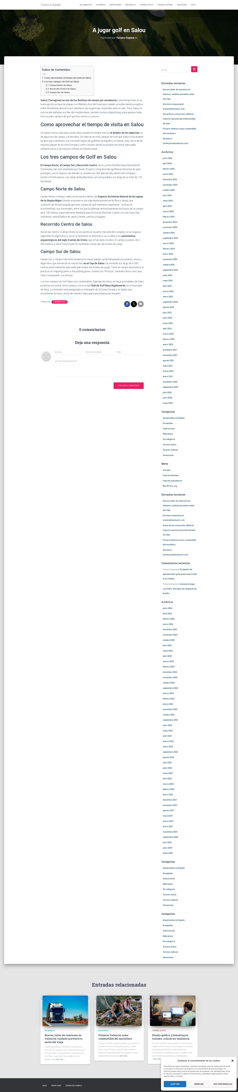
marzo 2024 (168, 243)
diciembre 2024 (170, 222)
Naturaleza (130, 5)
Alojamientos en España (174, 418)
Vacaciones (182, 5)
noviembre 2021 (170, 355)
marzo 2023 (168, 291)
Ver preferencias (222, 1084)
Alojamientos (86, 5)
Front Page (56, 1086)
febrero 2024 (169, 249)
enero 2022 (168, 344)
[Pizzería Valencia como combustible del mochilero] (119, 1011)
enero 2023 (168, 296)
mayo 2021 (168, 366)
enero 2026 (168, 174)
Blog (193, 5)
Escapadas (100, 5)
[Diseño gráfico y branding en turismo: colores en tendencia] (172, 1011)
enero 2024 (168, 254)
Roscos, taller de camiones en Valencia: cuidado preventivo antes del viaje (178, 94)
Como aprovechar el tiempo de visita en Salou (67, 78)
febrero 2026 (169, 169)
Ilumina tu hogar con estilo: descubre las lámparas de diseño (179, 588)
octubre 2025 (169, 190)
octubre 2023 (169, 265)
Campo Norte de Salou (61, 85)
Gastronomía (115, 5)
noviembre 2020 (170, 382)
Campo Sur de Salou (60, 92)
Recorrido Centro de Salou (63, 89)
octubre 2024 (169, 233)
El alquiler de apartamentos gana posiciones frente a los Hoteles (180, 574)
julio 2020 (167, 392)
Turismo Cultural (165, 5)
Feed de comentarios (172, 481)
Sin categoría (169, 439)
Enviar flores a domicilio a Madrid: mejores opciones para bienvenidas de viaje (179, 118)
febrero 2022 (169, 339)
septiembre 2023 (170, 270)
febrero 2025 (169, 217)
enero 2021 (168, 376)
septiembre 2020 (170, 387)
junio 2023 (167, 275)
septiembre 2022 (170, 302)
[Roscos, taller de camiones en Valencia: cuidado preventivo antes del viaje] (65, 1011)
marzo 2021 (168, 371)
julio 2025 (167, 195)
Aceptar (175, 1084)
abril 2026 (167, 163)
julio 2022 (167, 312)
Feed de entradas (171, 475)
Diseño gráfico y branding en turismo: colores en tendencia (171, 1037)
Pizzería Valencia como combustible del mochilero (115, 1037)
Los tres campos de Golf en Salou (61, 81)
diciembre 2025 (170, 179)
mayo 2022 (168, 323)
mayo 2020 (168, 403)
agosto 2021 (168, 360)
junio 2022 (167, 318)
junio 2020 (167, 398)
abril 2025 (167, 206)
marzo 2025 (168, 211)
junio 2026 (167, 158)
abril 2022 (167, 328)
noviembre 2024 (170, 227)
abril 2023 (167, 286)
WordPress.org (170, 486)
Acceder (167, 470)
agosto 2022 (168, 307)
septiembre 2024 (170, 238)
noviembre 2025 (170, 185)
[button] (232, 1060)
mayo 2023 (168, 280)
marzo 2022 (168, 334)
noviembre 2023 (170, 259)
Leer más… (59, 1059)
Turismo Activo (146, 5)
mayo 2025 (168, 201)
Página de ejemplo (74, 1086)
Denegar (199, 1084)
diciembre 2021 (170, 350)
